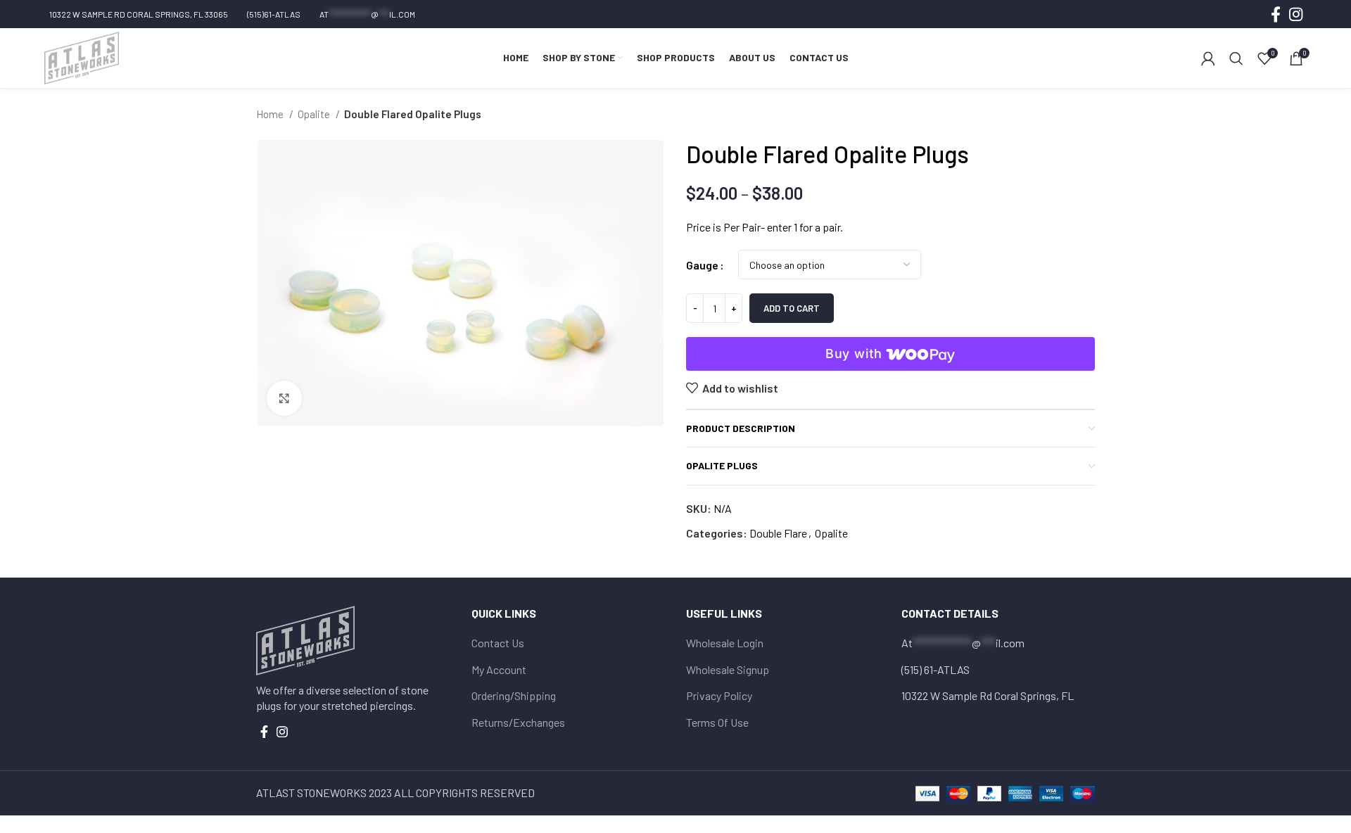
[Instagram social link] (1296, 14)
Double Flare (778, 533)
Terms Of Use (717, 722)
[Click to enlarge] (284, 398)
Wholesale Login (724, 642)
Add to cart (791, 308)
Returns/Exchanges (518, 722)
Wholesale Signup (727, 669)
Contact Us (497, 642)
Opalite (315, 114)
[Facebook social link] (1276, 14)
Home (271, 114)
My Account (498, 669)
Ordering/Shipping (513, 695)
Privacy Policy (719, 695)
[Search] (1236, 58)
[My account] (1208, 58)
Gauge (702, 265)
